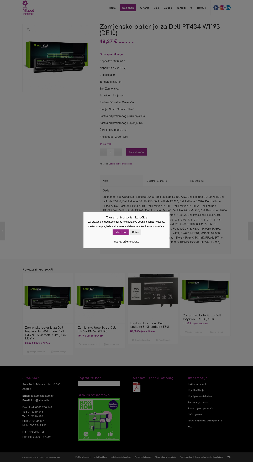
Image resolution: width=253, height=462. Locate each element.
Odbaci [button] (135, 232)
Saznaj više (121, 241)
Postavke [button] (133, 241)
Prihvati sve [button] (120, 232)
